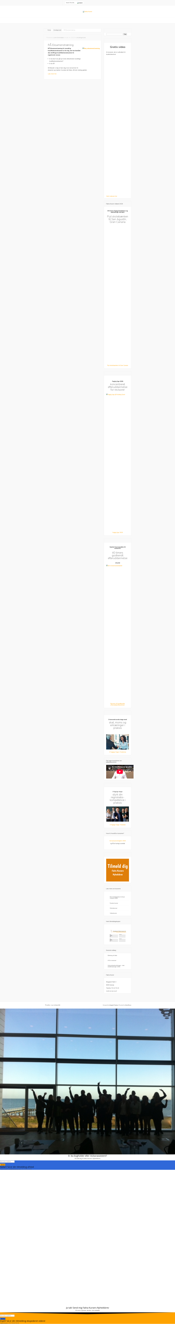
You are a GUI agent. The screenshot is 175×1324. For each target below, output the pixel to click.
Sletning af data (112, 955)
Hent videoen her (111, 196)
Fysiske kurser (114, 903)
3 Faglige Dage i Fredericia (117, 752)
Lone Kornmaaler (58, 38)
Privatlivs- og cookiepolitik (52, 1005)
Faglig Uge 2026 (117, 532)
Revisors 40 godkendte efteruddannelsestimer (117, 704)
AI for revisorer (112, 960)
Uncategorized (57, 30)
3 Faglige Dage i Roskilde (118, 825)
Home (49, 30)
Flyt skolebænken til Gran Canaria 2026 (117, 897)
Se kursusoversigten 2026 (118, 841)
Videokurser (113, 913)
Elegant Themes (114, 1005)
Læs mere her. (52, 74)
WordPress (128, 1005)
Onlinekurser (113, 908)
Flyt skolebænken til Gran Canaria (117, 365)
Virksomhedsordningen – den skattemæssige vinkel (116, 966)
